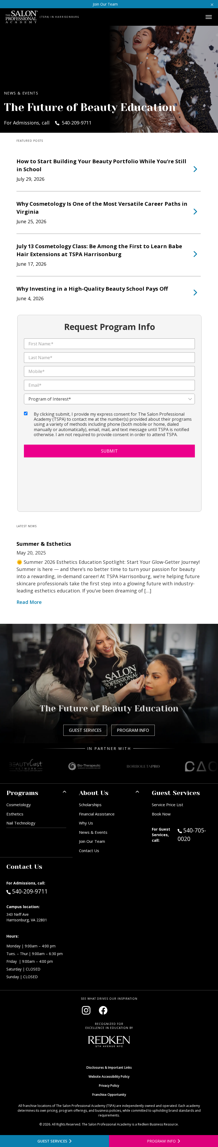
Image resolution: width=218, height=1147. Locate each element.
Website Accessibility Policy (109, 1076)
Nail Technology (20, 823)
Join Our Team (105, 4)
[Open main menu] (208, 17)
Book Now (161, 814)
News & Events (93, 832)
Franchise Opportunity (109, 1094)
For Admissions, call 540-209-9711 (47, 122)
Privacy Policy (109, 1085)
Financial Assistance (97, 814)
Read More (29, 602)
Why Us (86, 823)
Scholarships (90, 804)
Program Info (133, 730)
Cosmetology (18, 804)
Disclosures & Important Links (109, 1067)
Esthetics (14, 814)
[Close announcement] (212, 4)
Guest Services (85, 730)
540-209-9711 (30, 891)
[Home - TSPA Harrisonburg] (21, 17)
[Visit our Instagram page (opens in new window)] (86, 1010)
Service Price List (167, 804)
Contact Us (89, 850)
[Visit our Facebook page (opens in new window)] (103, 1010)
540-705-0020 (195, 834)
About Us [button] (93, 793)
